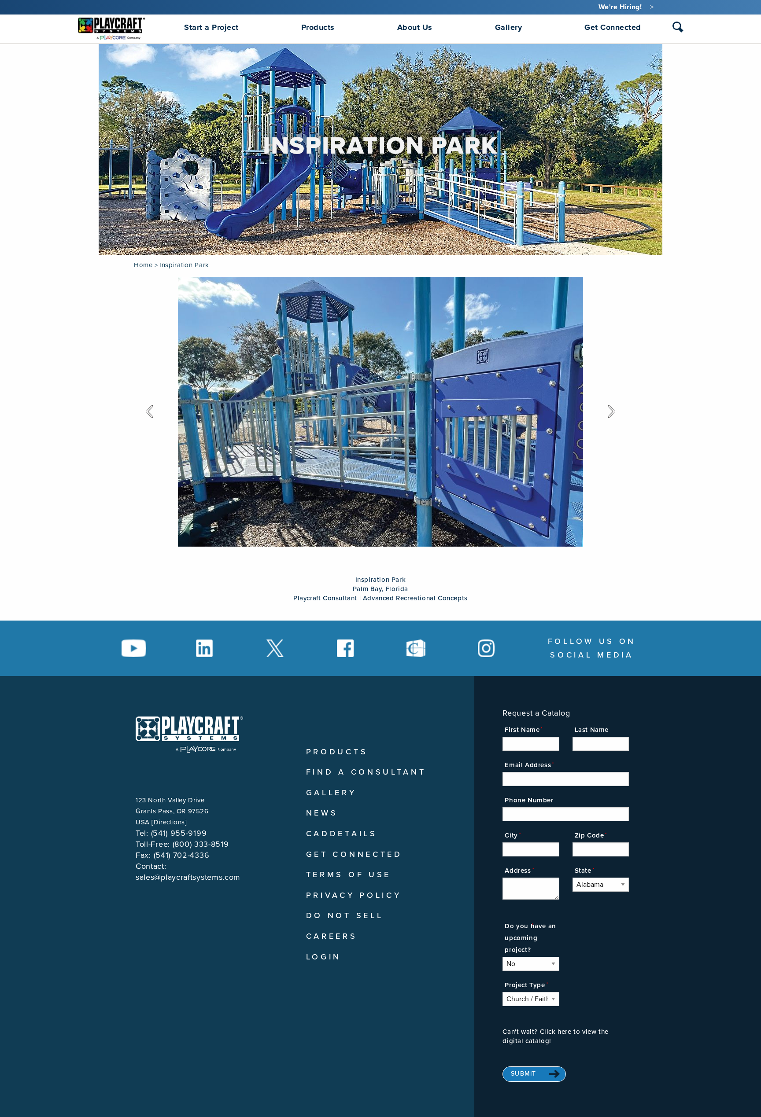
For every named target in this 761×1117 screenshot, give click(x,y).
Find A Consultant (366, 772)
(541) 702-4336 (182, 855)
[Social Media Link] (134, 648)
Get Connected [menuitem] (612, 27)
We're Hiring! (620, 7)
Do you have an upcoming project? (530, 938)
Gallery (331, 792)
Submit (523, 1073)
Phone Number (529, 800)
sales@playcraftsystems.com (188, 877)
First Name (522, 730)
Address (518, 870)
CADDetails (341, 833)
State (583, 870)
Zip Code (589, 835)
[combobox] (677, 29)
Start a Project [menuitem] (211, 27)
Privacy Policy (354, 895)
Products (337, 752)
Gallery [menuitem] (508, 27)
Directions (169, 822)
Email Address (528, 765)
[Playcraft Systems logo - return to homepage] (189, 734)
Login (324, 957)
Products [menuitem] (318, 27)
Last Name (592, 730)
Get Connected (354, 854)
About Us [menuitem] (414, 27)
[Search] (677, 27)
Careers (332, 936)
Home (143, 265)
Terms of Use (348, 874)
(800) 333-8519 (201, 844)
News (322, 813)
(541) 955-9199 (179, 833)
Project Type (525, 985)
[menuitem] (112, 27)
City (511, 835)
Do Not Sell (345, 915)
